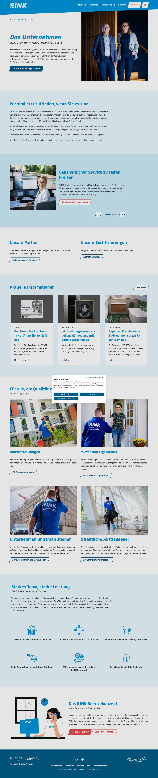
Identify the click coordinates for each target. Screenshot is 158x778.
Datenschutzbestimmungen (95, 377)
